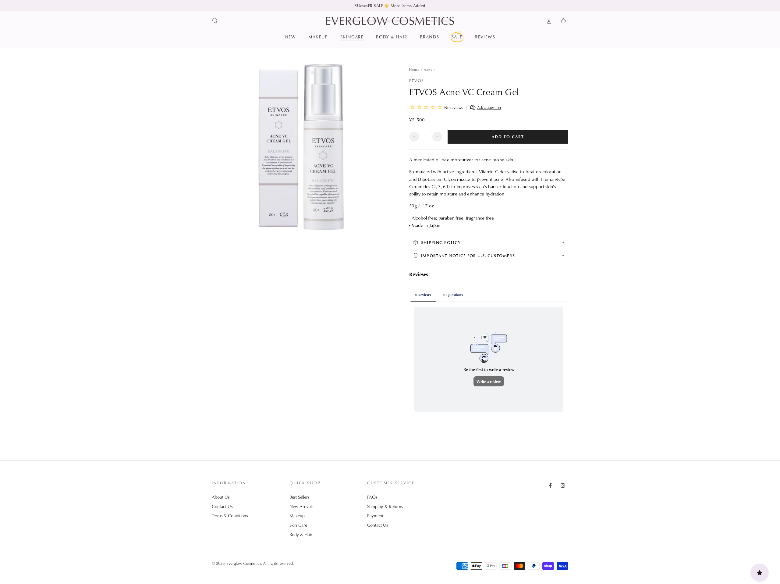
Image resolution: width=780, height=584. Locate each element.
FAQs (372, 497)
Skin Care (298, 525)
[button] (215, 21)
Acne (428, 69)
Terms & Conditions (230, 515)
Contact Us (222, 506)
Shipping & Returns (385, 506)
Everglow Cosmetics (243, 563)
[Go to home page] (390, 21)
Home (414, 69)
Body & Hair (300, 534)
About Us (220, 497)
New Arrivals (301, 506)
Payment (375, 515)
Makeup (297, 515)
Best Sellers (299, 497)
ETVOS (416, 80)
